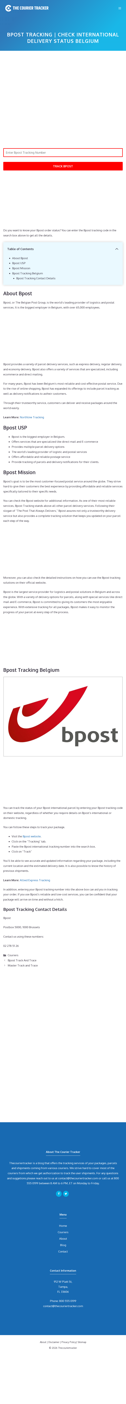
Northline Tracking (32, 417)
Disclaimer (53, 1342)
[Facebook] (59, 1194)
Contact (63, 1251)
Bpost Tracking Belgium (27, 273)
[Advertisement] (63, 77)
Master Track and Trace (23, 965)
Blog (63, 1245)
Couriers (13, 955)
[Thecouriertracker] (26, 8)
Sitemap (82, 1342)
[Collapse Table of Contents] (117, 249)
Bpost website (32, 836)
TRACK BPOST (63, 166)
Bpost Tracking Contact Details (35, 278)
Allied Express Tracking (35, 880)
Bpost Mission (21, 268)
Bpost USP (19, 263)
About (63, 1238)
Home (63, 1225)
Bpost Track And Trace (22, 960)
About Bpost (20, 258)
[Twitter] (66, 1194)
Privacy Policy (69, 1342)
